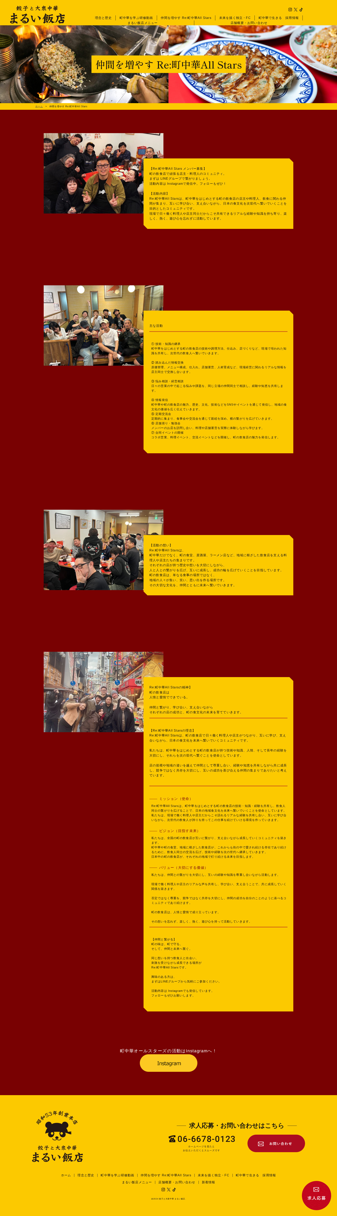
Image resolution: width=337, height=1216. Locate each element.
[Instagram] (168, 1063)
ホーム (39, 106)
